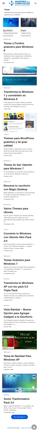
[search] (35, 3)
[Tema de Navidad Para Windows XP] (19, 340)
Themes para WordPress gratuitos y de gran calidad (19, 142)
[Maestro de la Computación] (19, 3)
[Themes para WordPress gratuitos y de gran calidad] (19, 122)
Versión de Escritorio (26, 428)
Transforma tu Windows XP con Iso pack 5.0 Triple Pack (18, 286)
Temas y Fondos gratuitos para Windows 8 (18, 47)
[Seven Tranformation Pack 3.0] (19, 383)
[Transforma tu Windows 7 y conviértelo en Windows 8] (19, 75)
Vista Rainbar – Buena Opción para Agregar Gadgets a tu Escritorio (18, 313)
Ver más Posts (19, 417)
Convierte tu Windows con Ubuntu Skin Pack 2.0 (17, 237)
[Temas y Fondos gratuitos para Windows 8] (19, 27)
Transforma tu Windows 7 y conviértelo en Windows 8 (18, 95)
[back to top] (34, 427)
